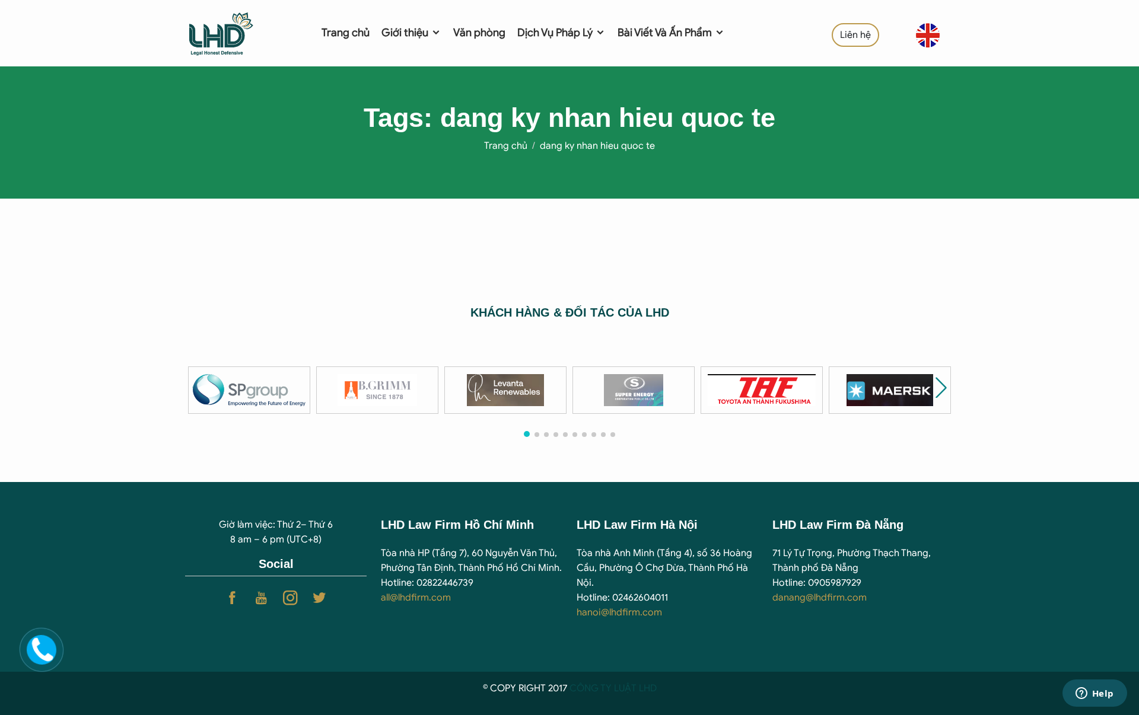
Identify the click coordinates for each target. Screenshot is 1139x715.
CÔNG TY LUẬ (600, 688)
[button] (941, 387)
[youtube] (261, 598)
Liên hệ (855, 35)
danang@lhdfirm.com (819, 598)
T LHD (644, 688)
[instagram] (290, 598)
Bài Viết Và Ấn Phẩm (666, 32)
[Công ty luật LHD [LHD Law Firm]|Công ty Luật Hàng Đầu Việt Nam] (238, 33)
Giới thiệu (406, 32)
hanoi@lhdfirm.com (619, 612)
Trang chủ (346, 32)
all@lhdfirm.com (416, 598)
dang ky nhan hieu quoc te (597, 146)
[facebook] (232, 598)
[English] (928, 35)
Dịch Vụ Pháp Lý (556, 32)
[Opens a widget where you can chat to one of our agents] (1094, 694)
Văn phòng (479, 32)
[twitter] (319, 598)
